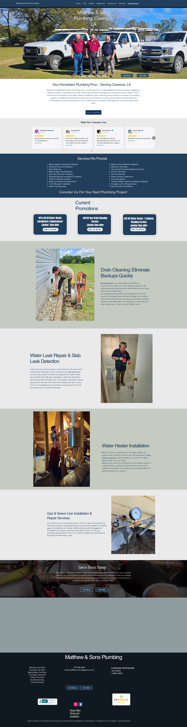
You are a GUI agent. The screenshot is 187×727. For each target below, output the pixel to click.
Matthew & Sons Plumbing (27, 3)
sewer (96, 528)
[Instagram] (76, 704)
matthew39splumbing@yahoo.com (79, 670)
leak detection (74, 372)
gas (49, 528)
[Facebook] (80, 704)
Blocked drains (107, 283)
